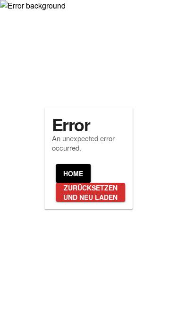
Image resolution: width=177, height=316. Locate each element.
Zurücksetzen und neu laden (90, 192)
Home (73, 173)
